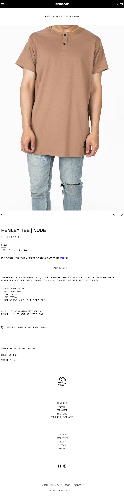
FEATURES (62, 403)
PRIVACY (62, 445)
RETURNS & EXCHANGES (62, 417)
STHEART (54, 485)
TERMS (62, 448)
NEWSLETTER (62, 438)
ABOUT (62, 406)
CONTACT (62, 434)
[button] (117, 4)
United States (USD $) (60, 490)
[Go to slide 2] (4, 214)
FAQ (62, 441)
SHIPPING (62, 413)
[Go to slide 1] (1, 214)
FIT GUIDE (62, 410)
